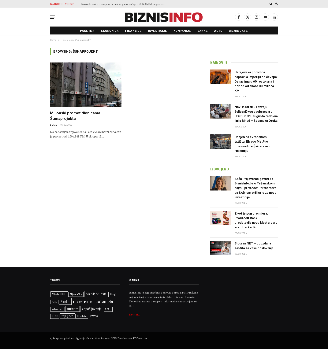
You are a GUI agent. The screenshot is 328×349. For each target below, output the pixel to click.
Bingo (113, 294)
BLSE (55, 316)
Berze (53, 124)
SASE (108, 309)
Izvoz (94, 315)
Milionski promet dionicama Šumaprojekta (75, 116)
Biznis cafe (238, 30)
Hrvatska (82, 316)
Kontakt (134, 314)
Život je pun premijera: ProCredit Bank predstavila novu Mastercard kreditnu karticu (256, 220)
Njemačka (76, 294)
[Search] (271, 4)
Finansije (133, 30)
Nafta (54, 302)
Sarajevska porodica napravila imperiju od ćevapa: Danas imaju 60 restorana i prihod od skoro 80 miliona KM (256, 81)
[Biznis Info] (164, 17)
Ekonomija (110, 30)
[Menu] (52, 17)
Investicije (157, 30)
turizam (72, 309)
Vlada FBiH (59, 294)
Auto (218, 30)
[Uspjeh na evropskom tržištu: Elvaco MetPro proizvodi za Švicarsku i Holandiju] (220, 141)
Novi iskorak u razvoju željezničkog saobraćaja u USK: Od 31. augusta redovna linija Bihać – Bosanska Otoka (256, 114)
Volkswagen (57, 309)
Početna (87, 30)
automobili (106, 301)
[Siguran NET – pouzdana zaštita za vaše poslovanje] (220, 248)
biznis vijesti (96, 293)
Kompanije (182, 30)
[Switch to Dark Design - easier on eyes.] (276, 3)
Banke (202, 30)
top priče (67, 316)
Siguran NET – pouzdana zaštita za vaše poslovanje (254, 245)
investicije (82, 301)
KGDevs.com (140, 338)
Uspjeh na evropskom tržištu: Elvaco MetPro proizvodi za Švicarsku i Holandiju (124, 4)
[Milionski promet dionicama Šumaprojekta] (85, 84)
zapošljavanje (92, 309)
